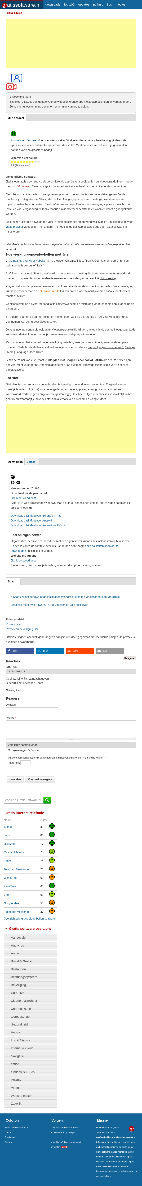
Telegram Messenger (17, 869)
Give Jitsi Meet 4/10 (21, 161)
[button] (20, 651)
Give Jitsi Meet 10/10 (38, 161)
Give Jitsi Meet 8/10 (32, 161)
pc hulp (98, 4)
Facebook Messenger (17, 911)
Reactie (11, 717)
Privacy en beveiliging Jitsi (22, 629)
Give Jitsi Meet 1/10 (12, 161)
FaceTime (10, 886)
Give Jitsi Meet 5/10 (24, 161)
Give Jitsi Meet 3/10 (18, 161)
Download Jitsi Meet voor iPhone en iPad (36, 515)
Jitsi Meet (9, 843)
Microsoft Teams (14, 852)
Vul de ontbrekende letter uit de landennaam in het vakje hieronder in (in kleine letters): (57, 757)
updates (83, 4)
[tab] (30, 938)
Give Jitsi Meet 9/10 (35, 161)
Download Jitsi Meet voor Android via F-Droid (38, 525)
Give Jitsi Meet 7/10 (29, 161)
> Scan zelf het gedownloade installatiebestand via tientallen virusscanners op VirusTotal (65, 596)
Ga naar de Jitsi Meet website (27, 260)
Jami (7, 835)
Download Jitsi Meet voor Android (31, 520)
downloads (52, 4)
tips (109, 4)
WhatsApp (10, 877)
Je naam (11, 704)
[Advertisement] (71, 43)
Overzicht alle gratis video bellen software (29, 918)
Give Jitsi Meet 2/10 (15, 161)
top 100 (69, 4)
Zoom (7, 860)
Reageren (129, 658)
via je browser (14, 226)
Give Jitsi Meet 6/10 (26, 161)
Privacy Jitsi (13, 624)
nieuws (120, 4)
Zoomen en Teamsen (24, 140)
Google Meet (12, 903)
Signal (8, 826)
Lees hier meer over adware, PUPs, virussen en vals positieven (49, 604)
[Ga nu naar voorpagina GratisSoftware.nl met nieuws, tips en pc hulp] (21, 4)
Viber (7, 894)
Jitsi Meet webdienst (23, 498)
